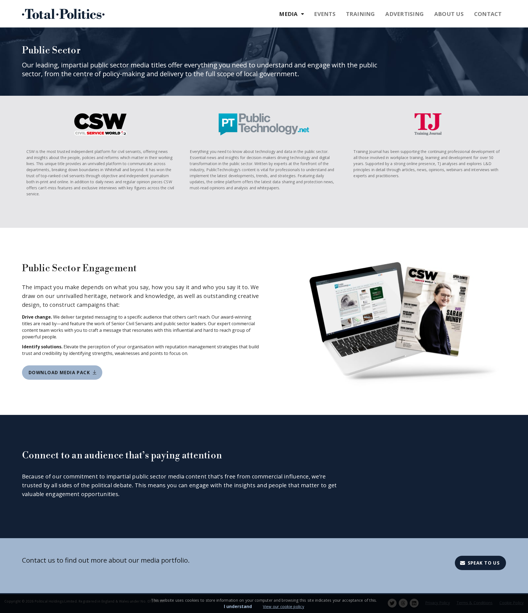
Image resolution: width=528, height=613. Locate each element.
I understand (238, 606)
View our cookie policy (283, 606)
